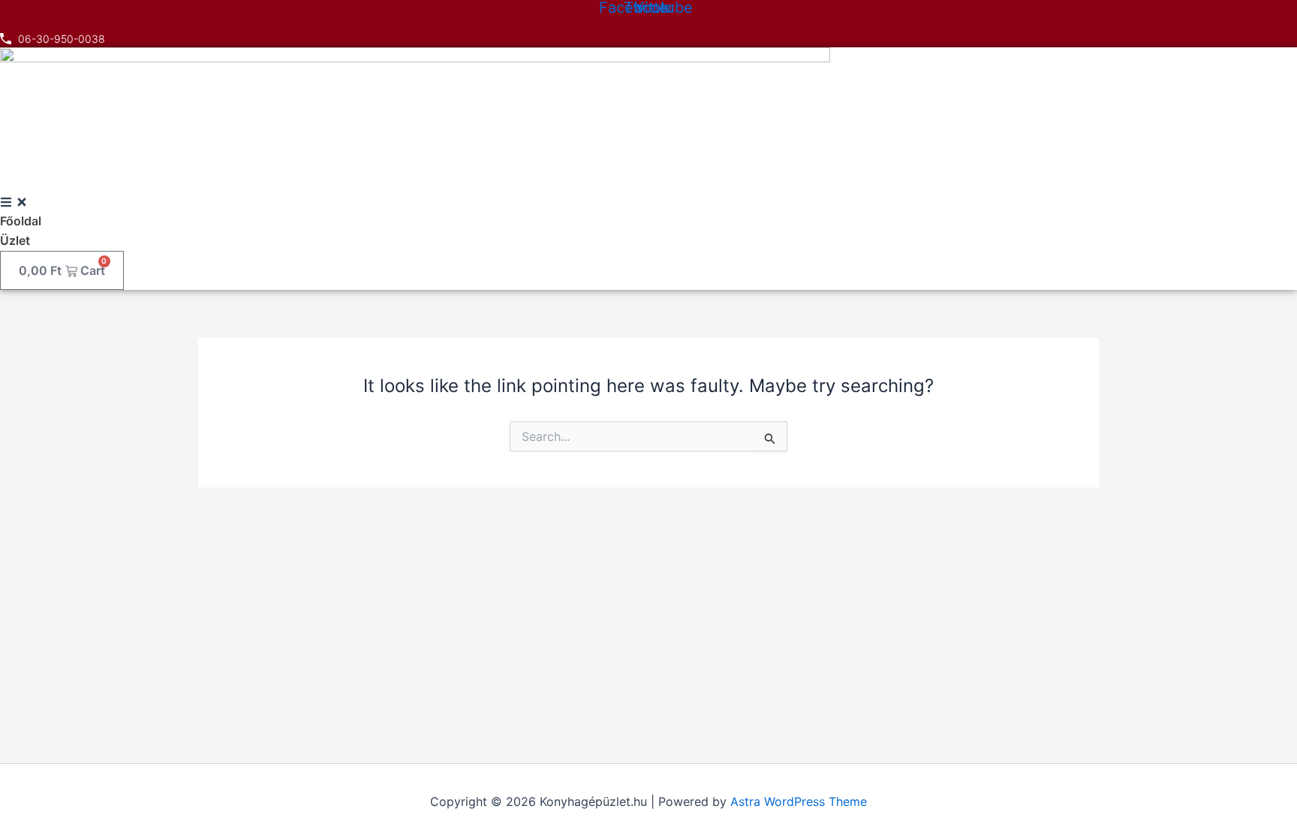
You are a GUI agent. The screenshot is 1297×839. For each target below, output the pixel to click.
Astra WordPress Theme (798, 801)
